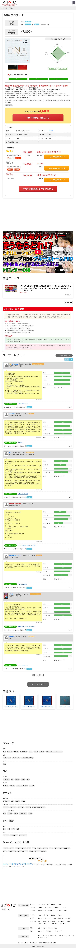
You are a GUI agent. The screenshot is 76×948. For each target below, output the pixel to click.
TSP (12, 779)
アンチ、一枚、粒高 (58, 918)
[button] (17, 51)
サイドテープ (12, 851)
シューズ (5, 848)
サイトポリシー (34, 942)
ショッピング (62, 935)
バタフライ (6, 779)
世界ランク (53, 935)
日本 (4, 829)
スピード (9, 813)
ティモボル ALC (22, 584)
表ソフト (41, 752)
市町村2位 (31, 636)
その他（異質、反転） (38, 807)
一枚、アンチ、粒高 (22, 786)
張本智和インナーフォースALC (26, 626)
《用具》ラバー (23, 292)
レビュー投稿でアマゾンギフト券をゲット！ (20, 864)
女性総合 (16, 752)
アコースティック (23, 665)
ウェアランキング (42, 938)
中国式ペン (21, 807)
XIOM (28, 779)
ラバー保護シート (23, 851)
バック (36, 752)
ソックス (45, 848)
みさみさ (12, 636)
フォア (31, 752)
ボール (5, 851)
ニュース (45, 935)
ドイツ (13, 829)
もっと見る (68, 302)
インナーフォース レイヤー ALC (27, 545)
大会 (39, 935)
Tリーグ (71, 935)
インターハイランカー (35, 594)
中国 (8, 829)
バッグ (39, 848)
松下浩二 (20, 442)
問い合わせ (53, 942)
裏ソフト (5, 786)
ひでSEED (15, 364)
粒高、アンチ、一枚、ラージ (54, 752)
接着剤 (31, 851)
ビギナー (31, 413)
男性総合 (9, 752)
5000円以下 (23, 752)
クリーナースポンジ (40, 851)
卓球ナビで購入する (40, 117)
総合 (4, 752)
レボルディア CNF (23, 403)
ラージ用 (31, 786)
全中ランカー (30, 452)
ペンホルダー (16, 758)
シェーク (5, 807)
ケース (34, 848)
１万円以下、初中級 (27, 758)
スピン (16, 813)
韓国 (17, 829)
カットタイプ (23, 835)
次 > (41, 675)
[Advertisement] (18, 215)
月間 (71, 359)
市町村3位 (39, 555)
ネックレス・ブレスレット (62, 848)
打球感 (30, 813)
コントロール (23, 813)
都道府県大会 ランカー (38, 364)
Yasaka (23, 779)
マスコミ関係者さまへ (44, 942)
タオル (51, 848)
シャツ (29, 848)
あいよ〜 (12, 414)
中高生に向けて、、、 (15, 555)
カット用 (28, 807)
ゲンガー (12, 594)
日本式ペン (13, 807)
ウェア (12, 848)
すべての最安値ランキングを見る (38, 188)
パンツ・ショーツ (20, 848)
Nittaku (17, 779)
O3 (10, 452)
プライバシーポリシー (23, 942)
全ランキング (7, 758)
